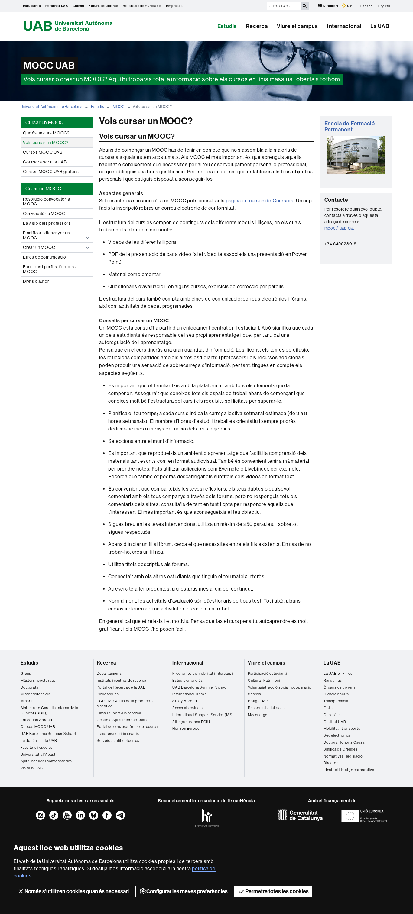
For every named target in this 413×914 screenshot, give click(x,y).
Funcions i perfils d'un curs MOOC (49, 269)
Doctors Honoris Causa (344, 742)
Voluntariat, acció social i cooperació (279, 687)
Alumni (78, 6)
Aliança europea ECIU (191, 722)
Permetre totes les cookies (277, 891)
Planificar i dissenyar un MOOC (46, 235)
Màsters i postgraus (38, 680)
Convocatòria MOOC (44, 213)
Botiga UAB (258, 701)
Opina (329, 708)
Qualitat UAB (335, 722)
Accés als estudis (187, 708)
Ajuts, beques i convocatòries (46, 761)
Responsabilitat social (267, 708)
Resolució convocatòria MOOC (46, 201)
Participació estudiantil (268, 673)
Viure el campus (297, 26)
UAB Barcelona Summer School (48, 734)
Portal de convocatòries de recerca (127, 727)
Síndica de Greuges (340, 749)
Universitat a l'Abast (38, 754)
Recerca (257, 26)
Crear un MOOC (39, 247)
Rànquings (333, 680)
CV (349, 6)
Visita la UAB (32, 768)
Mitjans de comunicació (142, 6)
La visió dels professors (47, 223)
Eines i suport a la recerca (119, 713)
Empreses (174, 6)
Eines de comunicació (44, 257)
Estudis (227, 26)
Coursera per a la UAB (45, 161)
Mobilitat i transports (342, 728)
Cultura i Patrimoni (264, 680)
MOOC (119, 107)
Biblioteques (108, 694)
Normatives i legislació (343, 756)
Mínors (27, 701)
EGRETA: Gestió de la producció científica (125, 703)
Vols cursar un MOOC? (46, 142)
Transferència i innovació (118, 734)
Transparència (336, 701)
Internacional (344, 26)
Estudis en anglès (187, 680)
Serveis (254, 694)
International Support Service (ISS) (203, 715)
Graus (26, 673)
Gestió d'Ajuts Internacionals (122, 720)
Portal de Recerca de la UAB (121, 687)
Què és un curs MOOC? (46, 132)
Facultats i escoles (37, 747)
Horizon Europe (186, 728)
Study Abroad (184, 701)
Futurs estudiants (103, 6)
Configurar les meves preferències (187, 891)
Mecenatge (257, 715)
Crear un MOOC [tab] (43, 188)
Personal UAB (56, 6)
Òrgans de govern (339, 687)
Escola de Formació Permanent (349, 126)
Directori (331, 6)
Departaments (109, 673)
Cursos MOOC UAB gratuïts (51, 171)
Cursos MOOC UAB (43, 152)
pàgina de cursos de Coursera (260, 201)
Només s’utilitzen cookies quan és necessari (76, 891)
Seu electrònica (337, 735)
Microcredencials (35, 694)
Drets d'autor (36, 281)
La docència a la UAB (39, 741)
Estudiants (32, 6)
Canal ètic (332, 715)
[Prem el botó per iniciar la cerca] (305, 6)
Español (367, 6)
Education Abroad (36, 720)
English (384, 6)
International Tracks (189, 694)
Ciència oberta (336, 694)
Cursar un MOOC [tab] (44, 122)
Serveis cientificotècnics (118, 741)
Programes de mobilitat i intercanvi (202, 673)
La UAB (379, 26)
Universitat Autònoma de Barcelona (51, 107)
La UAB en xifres (338, 673)
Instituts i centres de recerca (121, 680)
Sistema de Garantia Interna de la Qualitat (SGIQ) (49, 710)
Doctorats (29, 687)
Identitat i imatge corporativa (349, 770)
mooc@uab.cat (339, 228)
